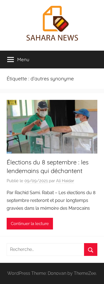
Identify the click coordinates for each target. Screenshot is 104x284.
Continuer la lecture (30, 223)
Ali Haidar (65, 180)
